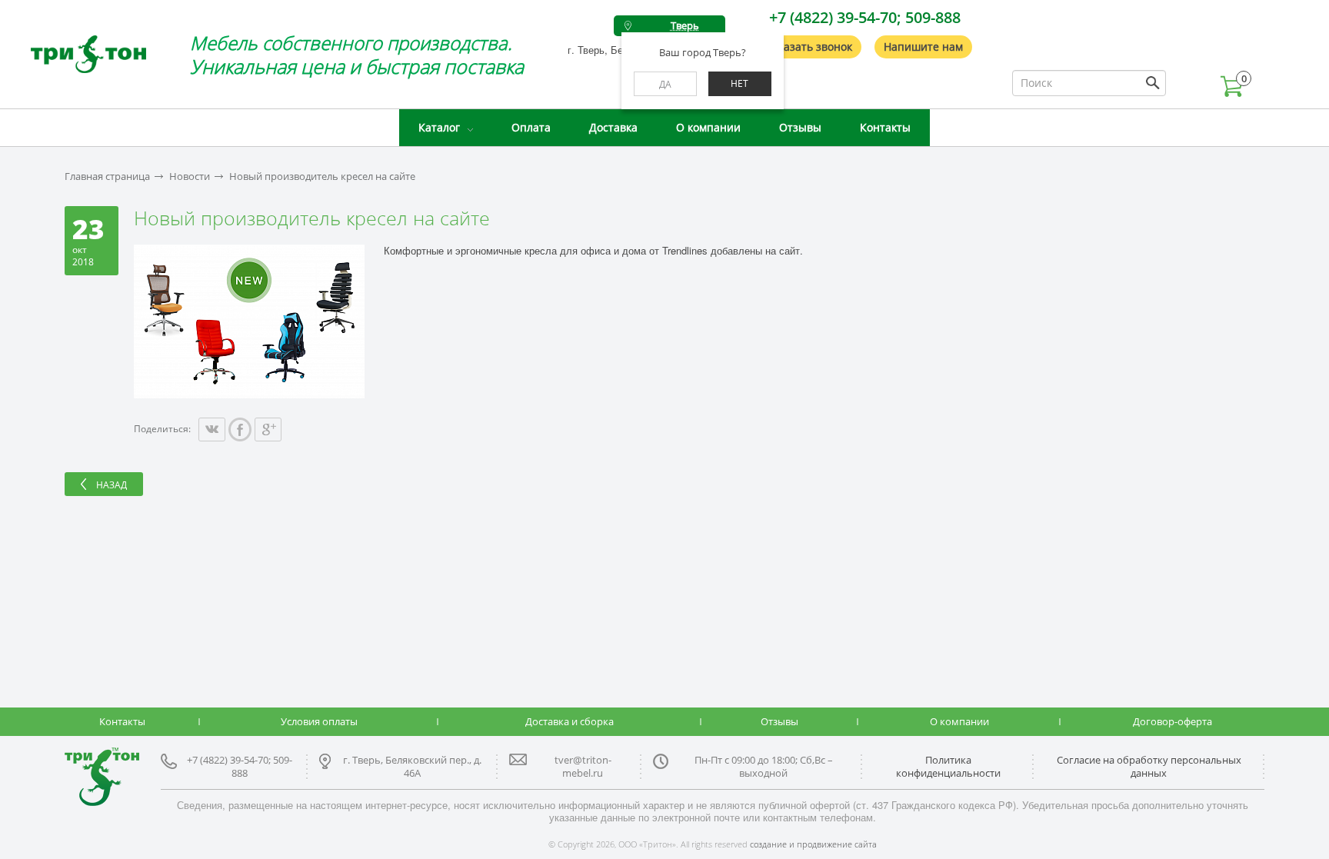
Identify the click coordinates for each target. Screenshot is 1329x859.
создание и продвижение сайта (813, 844)
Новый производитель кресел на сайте (322, 176)
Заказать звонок (809, 46)
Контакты (885, 127)
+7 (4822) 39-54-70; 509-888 (865, 17)
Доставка (613, 127)
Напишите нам (923, 46)
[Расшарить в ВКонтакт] (211, 429)
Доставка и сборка (569, 721)
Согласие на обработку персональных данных (1149, 766)
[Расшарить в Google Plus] (268, 429)
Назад (111, 484)
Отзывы (800, 127)
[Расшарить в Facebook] (239, 429)
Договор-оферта (1172, 721)
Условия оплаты (319, 721)
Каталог (439, 127)
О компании (708, 127)
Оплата (531, 127)
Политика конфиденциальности (948, 766)
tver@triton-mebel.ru (583, 766)
